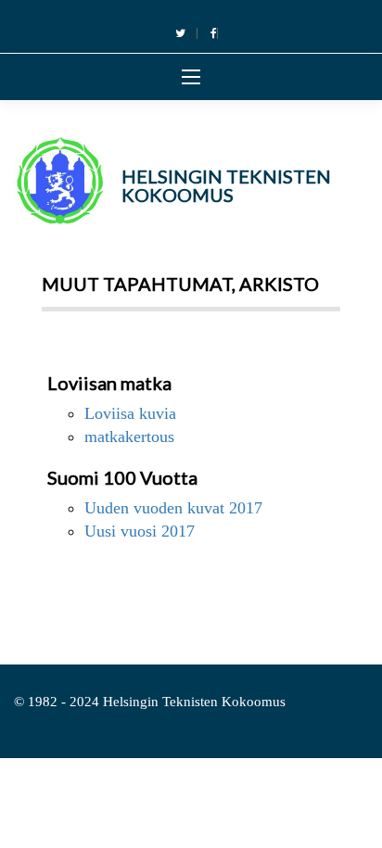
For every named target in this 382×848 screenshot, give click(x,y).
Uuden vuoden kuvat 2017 (173, 508)
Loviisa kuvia (130, 413)
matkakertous (129, 436)
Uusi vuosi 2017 (139, 531)
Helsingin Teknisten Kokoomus (226, 185)
